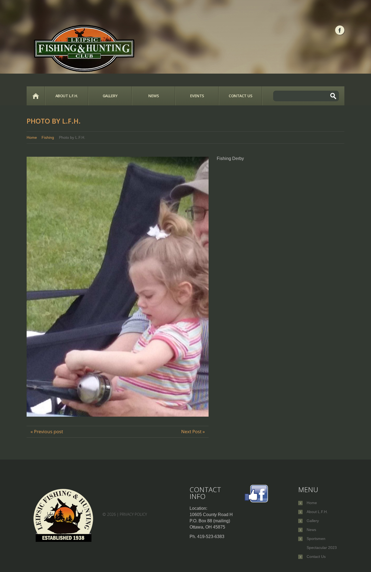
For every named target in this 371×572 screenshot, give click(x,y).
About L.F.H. (66, 95)
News (153, 95)
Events (197, 95)
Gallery (110, 95)
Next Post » (193, 431)
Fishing (48, 137)
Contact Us (240, 95)
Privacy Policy (133, 514)
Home (36, 95)
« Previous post (46, 431)
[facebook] (339, 30)
